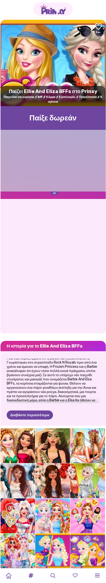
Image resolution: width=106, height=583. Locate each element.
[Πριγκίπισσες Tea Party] (87, 550)
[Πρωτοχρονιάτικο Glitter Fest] (17, 445)
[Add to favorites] (98, 28)
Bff (40, 97)
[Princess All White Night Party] (17, 480)
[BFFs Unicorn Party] (52, 515)
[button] (31, 575)
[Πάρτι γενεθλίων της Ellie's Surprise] (87, 515)
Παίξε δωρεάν (53, 118)
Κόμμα (50, 97)
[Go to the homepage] (53, 9)
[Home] (8, 575)
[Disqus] (53, 265)
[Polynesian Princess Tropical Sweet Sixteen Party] (52, 480)
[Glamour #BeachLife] (52, 445)
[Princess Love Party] (17, 515)
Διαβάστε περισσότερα (29, 415)
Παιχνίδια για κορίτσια (19, 97)
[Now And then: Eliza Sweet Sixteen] (52, 550)
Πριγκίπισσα (88, 97)
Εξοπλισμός (67, 97)
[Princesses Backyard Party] (17, 550)
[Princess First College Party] (87, 480)
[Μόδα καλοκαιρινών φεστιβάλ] (87, 445)
